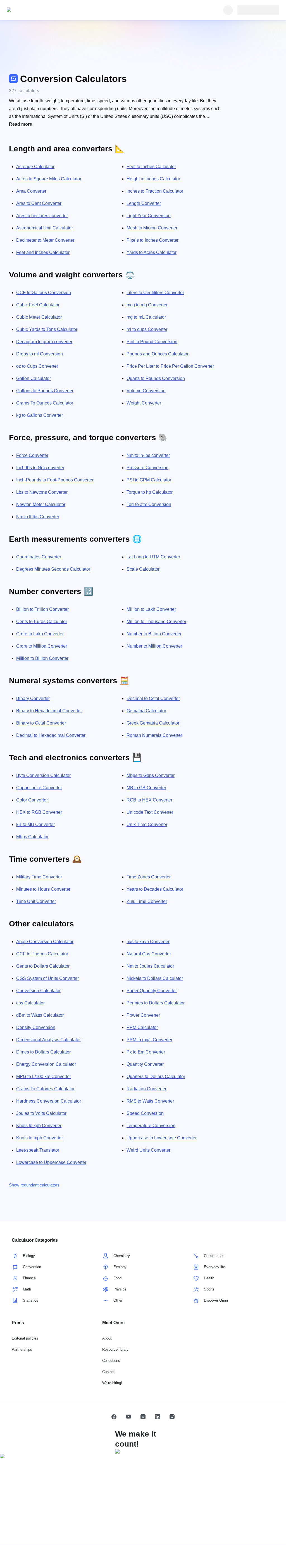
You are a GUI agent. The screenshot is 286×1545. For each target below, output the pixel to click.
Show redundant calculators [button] (34, 1185)
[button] (114, 1416)
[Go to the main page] (32, 10)
